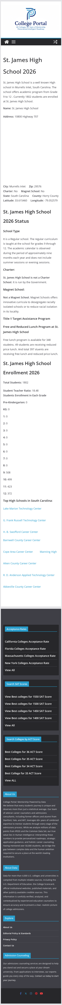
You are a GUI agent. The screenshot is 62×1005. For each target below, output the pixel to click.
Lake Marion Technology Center (22, 508)
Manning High (48, 551)
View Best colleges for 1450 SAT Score (28, 711)
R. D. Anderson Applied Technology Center (29, 575)
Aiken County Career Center (19, 563)
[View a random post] (55, 41)
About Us (7, 927)
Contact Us (8, 945)
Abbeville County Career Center (22, 586)
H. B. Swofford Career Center (20, 532)
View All (10, 670)
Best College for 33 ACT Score (23, 773)
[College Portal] (6, 41)
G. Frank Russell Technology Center (24, 520)
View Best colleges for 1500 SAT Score (28, 703)
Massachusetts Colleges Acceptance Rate (30, 655)
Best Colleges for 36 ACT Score (24, 752)
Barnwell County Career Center (21, 540)
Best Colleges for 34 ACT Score (24, 766)
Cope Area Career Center (18, 551)
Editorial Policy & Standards (17, 933)
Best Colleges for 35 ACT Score (24, 759)
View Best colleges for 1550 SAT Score (28, 696)
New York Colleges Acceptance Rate (27, 663)
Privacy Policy (10, 939)
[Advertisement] (31, 151)
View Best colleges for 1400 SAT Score (28, 718)
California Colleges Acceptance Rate (27, 641)
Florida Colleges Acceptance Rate (25, 648)
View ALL (10, 780)
